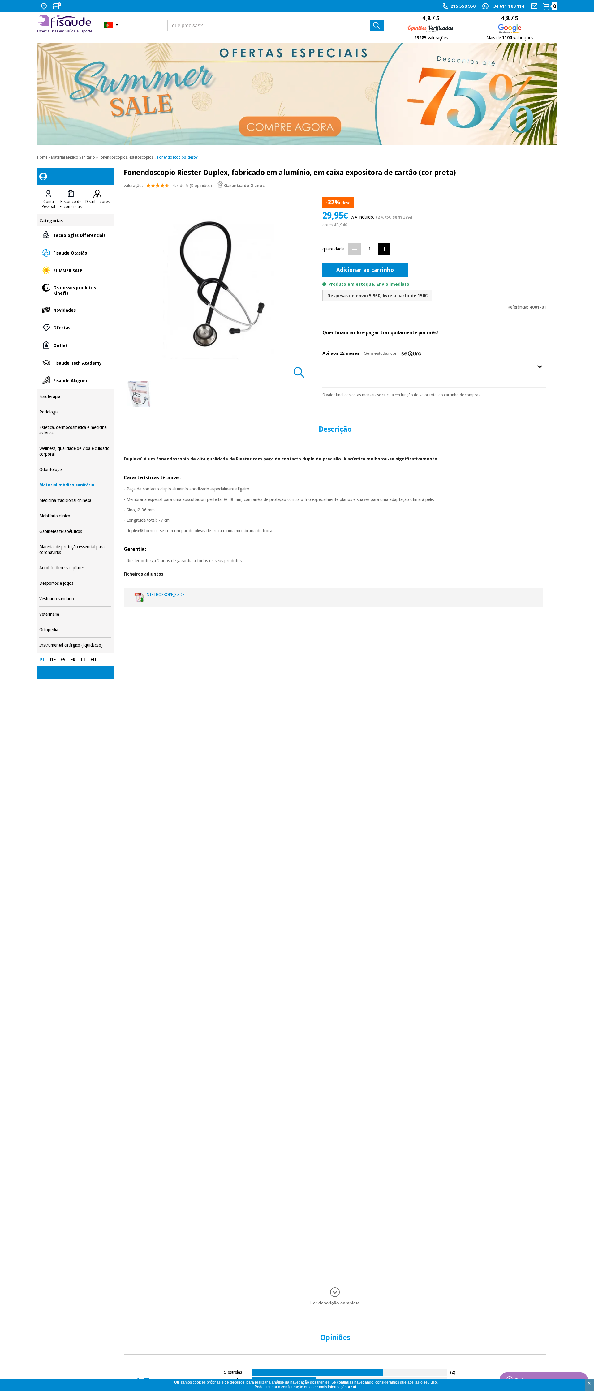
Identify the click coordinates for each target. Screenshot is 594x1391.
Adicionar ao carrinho (365, 270)
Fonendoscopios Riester (177, 157)
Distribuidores (97, 201)
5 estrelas (233, 1372)
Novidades (75, 310)
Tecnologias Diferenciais (75, 235)
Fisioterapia (75, 396)
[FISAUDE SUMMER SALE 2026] (297, 94)
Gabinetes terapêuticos (75, 531)
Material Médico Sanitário (73, 157)
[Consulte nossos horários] (57, 6)
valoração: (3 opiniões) (168, 185)
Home (42, 157)
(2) (452, 1372)
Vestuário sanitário (75, 598)
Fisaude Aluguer (75, 380)
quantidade (333, 248)
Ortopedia (75, 629)
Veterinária (75, 614)
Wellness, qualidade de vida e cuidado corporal (75, 451)
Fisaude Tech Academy (75, 362)
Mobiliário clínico (75, 516)
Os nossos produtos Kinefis (75, 290)
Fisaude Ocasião (75, 252)
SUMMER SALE (75, 270)
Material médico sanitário (75, 485)
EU (93, 660)
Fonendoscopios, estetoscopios (126, 157)
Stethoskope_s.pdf (165, 594)
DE (53, 660)
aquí (352, 1387)
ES (63, 660)
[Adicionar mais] (384, 249)
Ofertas (75, 327)
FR (73, 660)
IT (83, 660)
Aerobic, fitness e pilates (75, 568)
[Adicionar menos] (354, 249)
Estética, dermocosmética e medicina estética (75, 430)
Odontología (75, 469)
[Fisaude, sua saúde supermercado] (65, 25)
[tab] (48, 199)
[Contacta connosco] (535, 6)
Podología (75, 412)
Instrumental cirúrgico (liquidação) (75, 645)
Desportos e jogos (75, 583)
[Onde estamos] (44, 6)
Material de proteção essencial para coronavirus (75, 549)
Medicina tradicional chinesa (75, 500)
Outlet (75, 345)
